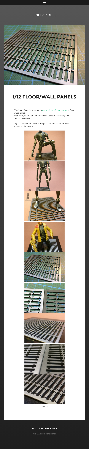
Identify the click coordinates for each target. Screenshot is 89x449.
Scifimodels (44, 15)
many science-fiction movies (54, 110)
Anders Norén (49, 434)
